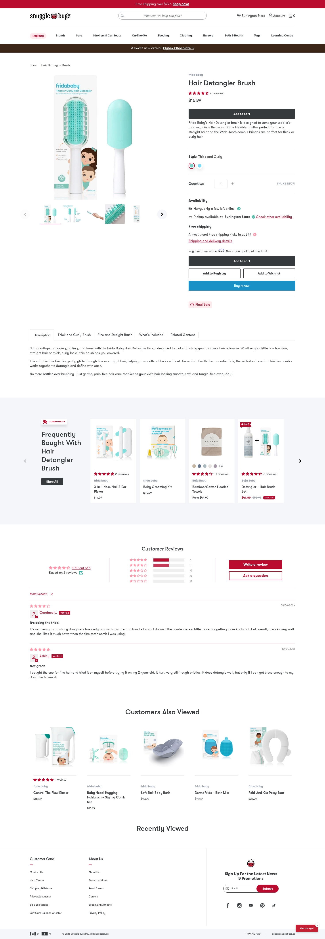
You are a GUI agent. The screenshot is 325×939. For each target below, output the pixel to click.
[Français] (47, 933)
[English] (35, 933)
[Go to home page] (50, 16)
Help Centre (37, 880)
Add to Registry (214, 273)
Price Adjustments (40, 896)
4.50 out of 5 (81, 568)
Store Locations (98, 880)
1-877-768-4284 (253, 934)
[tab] (42, 335)
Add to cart (241, 114)
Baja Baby (199, 480)
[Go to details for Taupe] (194, 466)
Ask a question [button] (255, 576)
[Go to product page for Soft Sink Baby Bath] (162, 745)
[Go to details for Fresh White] (210, 466)
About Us (94, 872)
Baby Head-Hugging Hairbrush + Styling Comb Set (106, 797)
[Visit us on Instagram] (239, 905)
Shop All (52, 481)
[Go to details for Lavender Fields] (215, 466)
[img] (40, 606)
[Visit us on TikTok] (274, 905)
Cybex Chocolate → (178, 48)
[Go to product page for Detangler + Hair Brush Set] (261, 441)
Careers (93, 896)
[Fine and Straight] (200, 166)
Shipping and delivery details (210, 241)
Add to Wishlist (269, 273)
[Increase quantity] (232, 183)
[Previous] (25, 214)
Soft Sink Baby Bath (155, 793)
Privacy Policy (97, 912)
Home (33, 65)
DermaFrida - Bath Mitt (212, 793)
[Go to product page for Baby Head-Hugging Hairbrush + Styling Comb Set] (108, 745)
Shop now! (181, 4)
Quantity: (196, 184)
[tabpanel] (162, 361)
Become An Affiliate (100, 904)
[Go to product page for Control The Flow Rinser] (54, 745)
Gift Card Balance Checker (45, 912)
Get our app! (307, 928)
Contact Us (36, 872)
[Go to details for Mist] (204, 466)
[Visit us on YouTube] (251, 905)
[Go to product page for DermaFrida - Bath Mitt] (216, 745)
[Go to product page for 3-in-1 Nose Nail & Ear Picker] (113, 441)
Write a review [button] (255, 565)
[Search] (122, 15)
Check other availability (274, 217)
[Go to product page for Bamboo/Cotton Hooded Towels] (211, 441)
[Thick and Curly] (192, 166)
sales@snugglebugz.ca (283, 934)
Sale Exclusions (39, 904)
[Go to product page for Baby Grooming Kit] (162, 441)
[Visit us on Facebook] (228, 905)
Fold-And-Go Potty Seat (266, 793)
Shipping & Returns (41, 888)
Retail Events (96, 888)
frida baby (196, 74)
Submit (267, 888)
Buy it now (241, 286)
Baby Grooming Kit (157, 487)
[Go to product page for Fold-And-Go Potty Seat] (270, 745)
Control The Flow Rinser (50, 793)
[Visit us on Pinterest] (262, 905)
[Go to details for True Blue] (199, 466)
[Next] (162, 214)
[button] (199, 93)
